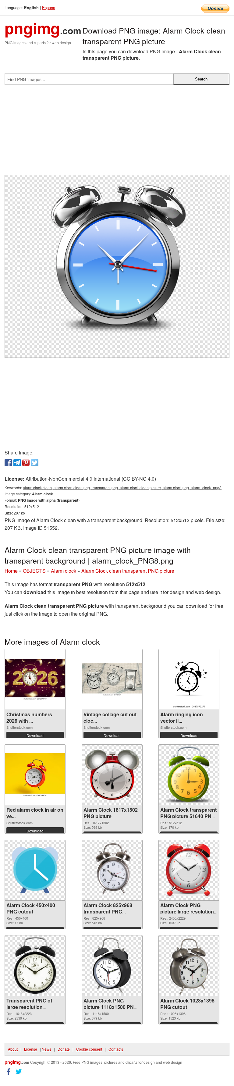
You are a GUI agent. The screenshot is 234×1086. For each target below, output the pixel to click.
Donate (64, 1049)
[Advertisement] (117, 132)
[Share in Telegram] (17, 462)
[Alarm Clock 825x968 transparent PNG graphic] (112, 870)
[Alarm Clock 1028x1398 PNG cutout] (189, 966)
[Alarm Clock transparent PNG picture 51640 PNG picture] (189, 774)
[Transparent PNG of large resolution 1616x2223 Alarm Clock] (35, 966)
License (30, 1049)
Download (35, 735)
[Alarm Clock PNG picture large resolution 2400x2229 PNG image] (189, 870)
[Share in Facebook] (8, 462)
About (13, 1049)
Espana (48, 7)
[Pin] (26, 462)
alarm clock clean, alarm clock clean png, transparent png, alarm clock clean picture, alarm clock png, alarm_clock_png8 (122, 487)
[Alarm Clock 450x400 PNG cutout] (35, 870)
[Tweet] (34, 462)
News (46, 1049)
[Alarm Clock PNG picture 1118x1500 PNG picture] (112, 966)
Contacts (115, 1049)
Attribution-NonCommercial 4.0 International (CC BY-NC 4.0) (91, 478)
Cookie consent (89, 1049)
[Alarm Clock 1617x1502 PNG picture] (112, 774)
